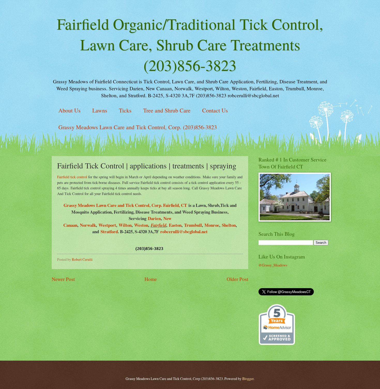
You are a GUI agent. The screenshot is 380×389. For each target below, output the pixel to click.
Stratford (109, 231)
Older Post (237, 279)
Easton (175, 225)
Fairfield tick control (72, 176)
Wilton (125, 225)
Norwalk (88, 225)
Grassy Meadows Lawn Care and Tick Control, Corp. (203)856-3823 (137, 127)
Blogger (248, 378)
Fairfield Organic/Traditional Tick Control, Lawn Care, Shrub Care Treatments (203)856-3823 (190, 44)
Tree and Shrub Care (167, 110)
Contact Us (215, 110)
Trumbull (193, 225)
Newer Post (63, 279)
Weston (141, 225)
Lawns (99, 110)
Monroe (211, 225)
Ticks (125, 110)
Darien (154, 218)
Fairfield (158, 225)
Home (151, 279)
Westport (107, 225)
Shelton (229, 225)
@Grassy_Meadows (273, 265)
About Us (69, 110)
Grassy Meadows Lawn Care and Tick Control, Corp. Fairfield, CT (126, 205)
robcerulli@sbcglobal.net (184, 231)
